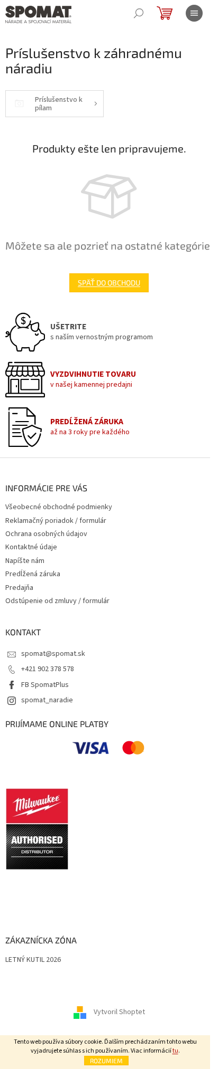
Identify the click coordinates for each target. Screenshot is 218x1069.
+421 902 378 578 (47, 669)
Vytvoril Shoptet (119, 1012)
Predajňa (19, 588)
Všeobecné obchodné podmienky (58, 507)
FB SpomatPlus (45, 685)
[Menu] (194, 13)
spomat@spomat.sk (53, 653)
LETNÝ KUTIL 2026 (33, 960)
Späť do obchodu (109, 282)
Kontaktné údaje (31, 547)
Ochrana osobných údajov (46, 534)
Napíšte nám (24, 561)
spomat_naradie (47, 700)
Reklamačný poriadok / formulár (55, 521)
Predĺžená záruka (32, 574)
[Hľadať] (138, 13)
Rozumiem (106, 1060)
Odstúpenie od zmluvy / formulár (57, 601)
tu (175, 1050)
